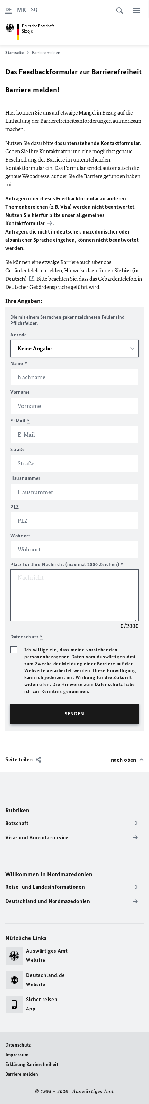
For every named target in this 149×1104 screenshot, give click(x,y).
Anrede (18, 335)
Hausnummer (25, 478)
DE (8, 9)
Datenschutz (18, 1045)
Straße (17, 450)
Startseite (14, 52)
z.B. (55, 206)
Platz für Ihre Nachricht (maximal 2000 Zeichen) (66, 564)
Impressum (16, 1055)
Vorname (20, 392)
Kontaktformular (25, 223)
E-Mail (20, 421)
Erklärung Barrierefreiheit (31, 1064)
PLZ (14, 507)
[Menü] (136, 10)
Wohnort (20, 536)
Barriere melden (21, 1074)
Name (18, 363)
